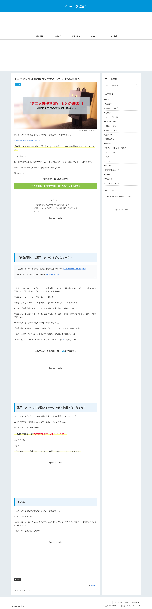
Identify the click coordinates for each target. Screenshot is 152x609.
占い (107, 99)
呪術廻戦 (108, 104)
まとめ (37, 211)
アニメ (18, 579)
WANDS (108, 166)
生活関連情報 (110, 121)
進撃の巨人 (109, 139)
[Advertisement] (76, 17)
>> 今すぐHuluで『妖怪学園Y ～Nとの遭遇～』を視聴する (55, 186)
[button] (137, 85)
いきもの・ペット (112, 183)
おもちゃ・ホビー (112, 108)
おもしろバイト (111, 130)
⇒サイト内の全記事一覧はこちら (118, 197)
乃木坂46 (111, 152)
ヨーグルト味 (112, 117)
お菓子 (108, 113)
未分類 (108, 144)
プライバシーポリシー (121, 602)
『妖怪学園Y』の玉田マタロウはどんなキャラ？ (52, 205)
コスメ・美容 (110, 126)
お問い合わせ (134, 602)
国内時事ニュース (112, 170)
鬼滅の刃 (108, 135)
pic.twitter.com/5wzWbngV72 (74, 269)
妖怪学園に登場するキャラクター (27, 140)
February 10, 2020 (53, 274)
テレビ (108, 174)
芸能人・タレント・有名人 (115, 148)
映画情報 (108, 179)
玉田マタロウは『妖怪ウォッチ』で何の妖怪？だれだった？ (56, 208)
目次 (52, 200)
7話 (63, 340)
